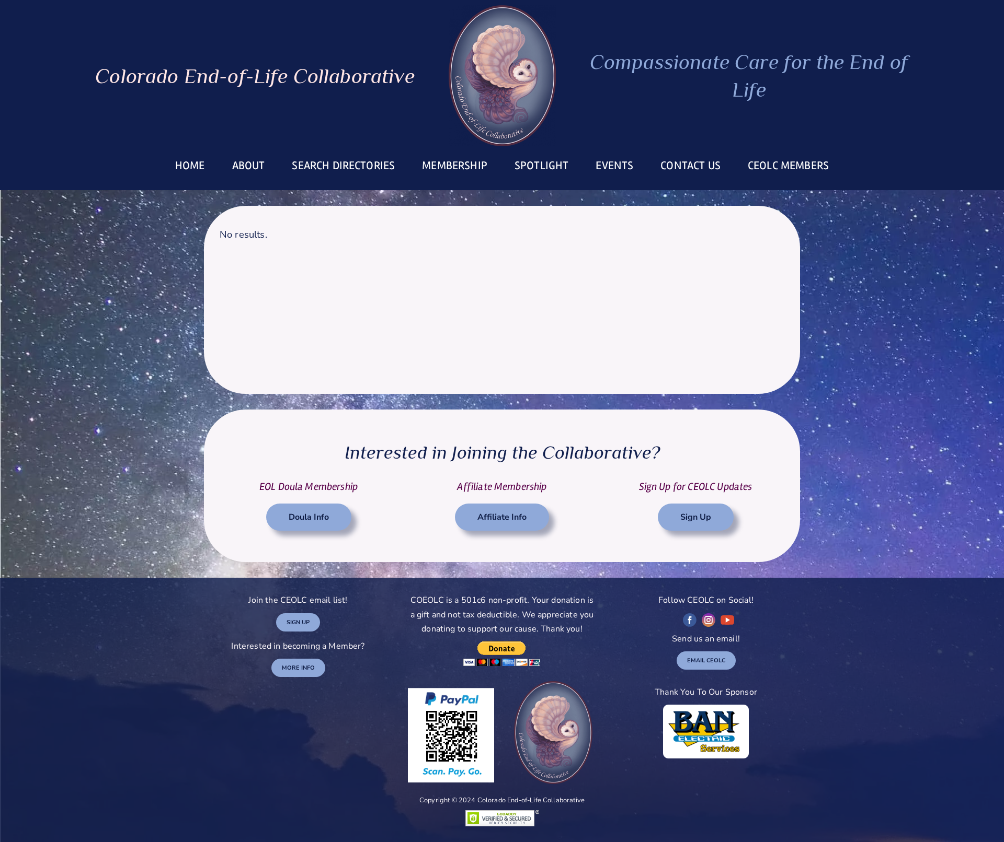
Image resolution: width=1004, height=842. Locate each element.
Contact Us (690, 165)
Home (190, 165)
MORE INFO (298, 668)
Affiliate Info (502, 517)
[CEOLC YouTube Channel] (727, 620)
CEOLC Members (788, 165)
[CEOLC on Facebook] (689, 620)
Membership (454, 165)
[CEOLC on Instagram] (708, 620)
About (248, 165)
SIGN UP (298, 622)
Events (614, 165)
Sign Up (695, 517)
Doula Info (309, 517)
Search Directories (343, 165)
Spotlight (541, 165)
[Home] (502, 75)
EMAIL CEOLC (706, 660)
